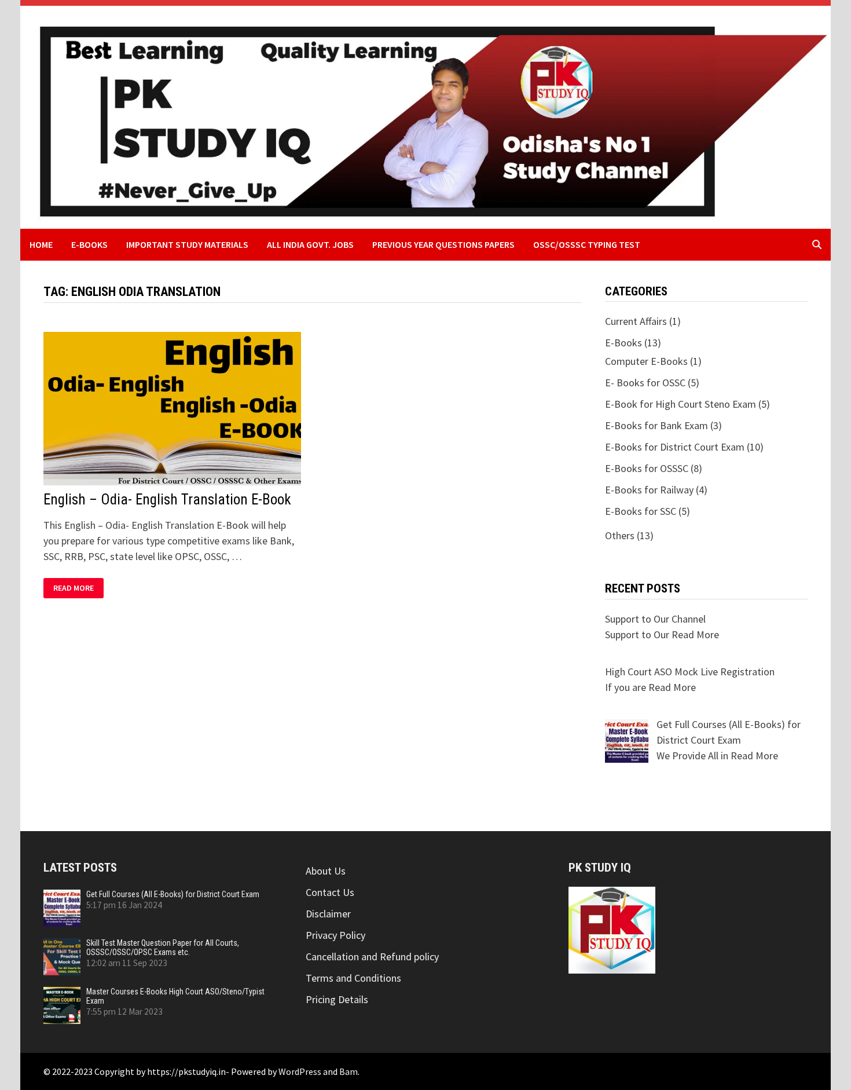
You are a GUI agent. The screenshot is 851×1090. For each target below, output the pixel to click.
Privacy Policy (335, 935)
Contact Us (330, 892)
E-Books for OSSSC (646, 468)
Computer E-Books (646, 361)
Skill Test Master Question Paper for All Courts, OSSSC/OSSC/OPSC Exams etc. (162, 947)
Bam (348, 1071)
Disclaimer (328, 913)
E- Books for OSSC (645, 382)
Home (41, 244)
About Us (326, 870)
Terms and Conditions (353, 978)
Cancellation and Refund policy (372, 956)
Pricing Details (337, 999)
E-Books (89, 244)
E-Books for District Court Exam (674, 446)
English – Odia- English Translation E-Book (167, 499)
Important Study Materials (187, 244)
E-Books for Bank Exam (656, 425)
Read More (78, 588)
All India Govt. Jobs (310, 244)
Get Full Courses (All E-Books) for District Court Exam (172, 894)
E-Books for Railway (649, 489)
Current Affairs (636, 321)
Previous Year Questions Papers (443, 244)
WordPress (299, 1071)
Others (619, 535)
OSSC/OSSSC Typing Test (586, 244)
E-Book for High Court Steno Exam (680, 404)
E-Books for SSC (640, 511)
